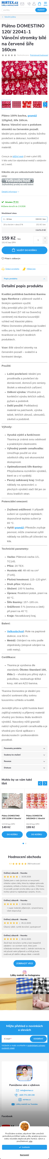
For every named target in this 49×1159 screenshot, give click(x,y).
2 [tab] (25, 843)
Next (45, 783)
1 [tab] (23, 843)
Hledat (41, 10)
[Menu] (45, 3)
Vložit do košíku (27, 250)
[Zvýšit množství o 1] (45, 238)
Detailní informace (9, 191)
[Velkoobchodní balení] (18, 182)
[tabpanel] (12, 814)
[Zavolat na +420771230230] (29, 4)
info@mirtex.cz (26, 1090)
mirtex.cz (27, 1099)
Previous (40, 783)
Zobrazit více (24, 963)
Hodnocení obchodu (24, 857)
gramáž (32, 115)
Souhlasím (26, 1147)
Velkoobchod (15, 631)
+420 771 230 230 (27, 1095)
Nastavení (24, 1155)
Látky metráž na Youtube (27, 1104)
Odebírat (38, 1039)
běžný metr (18, 156)
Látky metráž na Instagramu (25, 975)
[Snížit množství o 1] (45, 242)
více (30, 1141)
